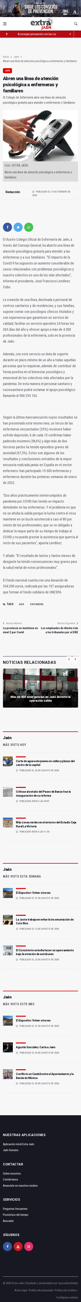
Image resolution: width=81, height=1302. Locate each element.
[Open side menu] (4, 24)
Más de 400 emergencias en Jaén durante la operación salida (40, 699)
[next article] (70, 34)
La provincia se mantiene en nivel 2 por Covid (20, 630)
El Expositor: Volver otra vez (33, 892)
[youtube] (18, 1246)
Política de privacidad (41, 1290)
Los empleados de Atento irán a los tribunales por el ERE (59, 630)
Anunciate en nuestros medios (20, 1185)
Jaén (16, 56)
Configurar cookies (67, 1297)
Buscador (8, 1221)
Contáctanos (10, 1179)
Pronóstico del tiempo (15, 1215)
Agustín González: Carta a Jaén (35, 1047)
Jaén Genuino (10, 1150)
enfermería (36, 604)
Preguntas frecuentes (15, 1209)
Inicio (6, 56)
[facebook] (7, 227)
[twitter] (18, 227)
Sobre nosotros (12, 1173)
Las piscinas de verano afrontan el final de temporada (48, 34)
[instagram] (28, 1246)
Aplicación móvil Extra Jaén (18, 1144)
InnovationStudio (68, 1283)
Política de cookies (66, 1290)
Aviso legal (21, 1290)
